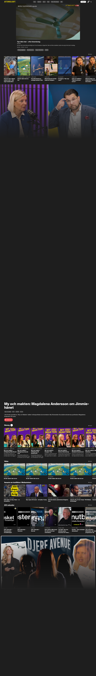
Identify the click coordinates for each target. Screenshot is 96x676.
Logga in (83, 1)
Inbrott (46, 49)
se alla (90, 54)
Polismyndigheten (21, 49)
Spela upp (9, 419)
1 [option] (11, 425)
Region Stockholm (39, 49)
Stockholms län (30, 49)
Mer (61, 1)
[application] (48, 22)
